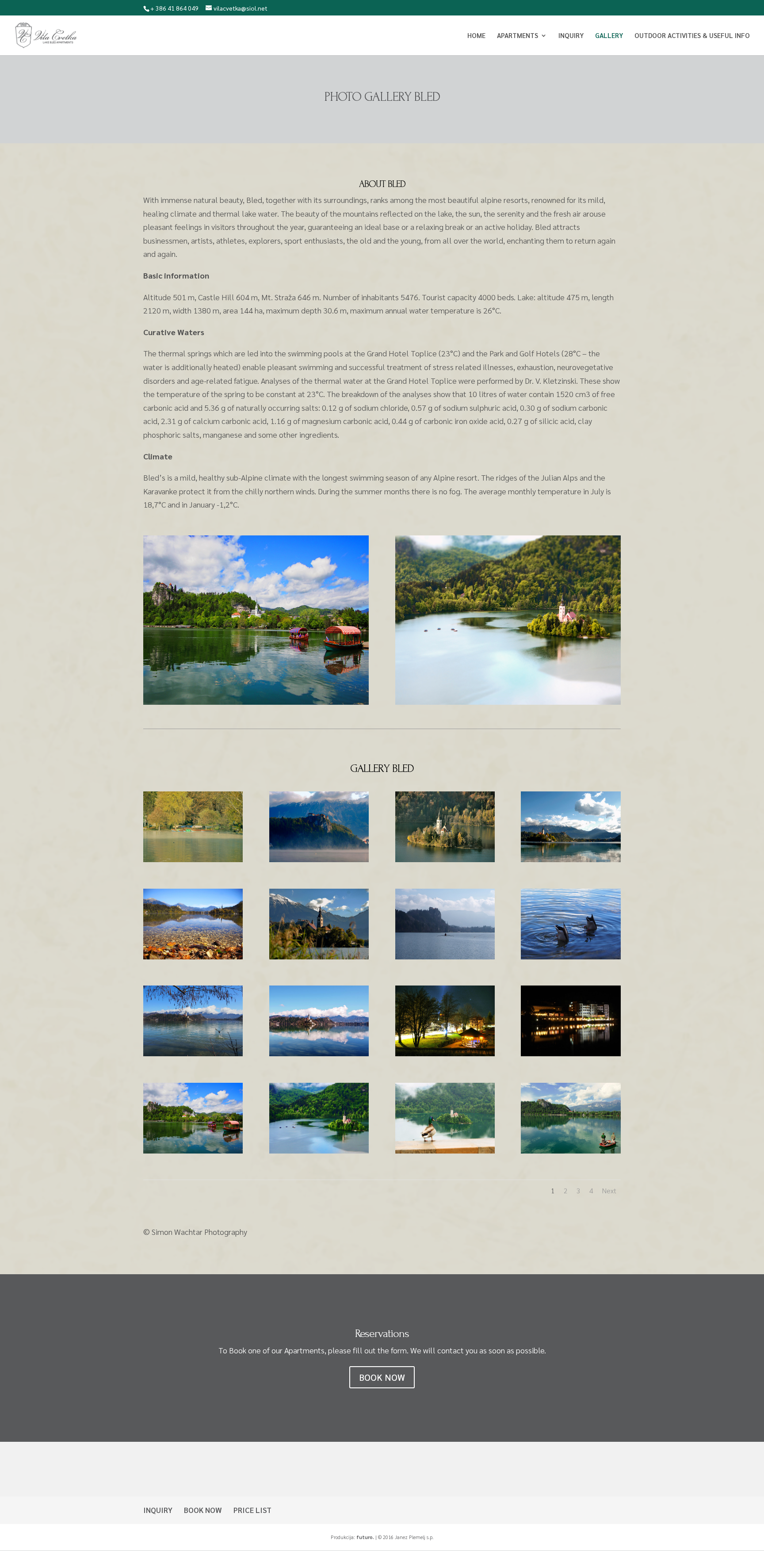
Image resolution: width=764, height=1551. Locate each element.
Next (609, 1190)
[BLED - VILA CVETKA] (193, 859)
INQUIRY (157, 1510)
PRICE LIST (252, 1510)
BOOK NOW (382, 1377)
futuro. (365, 1537)
